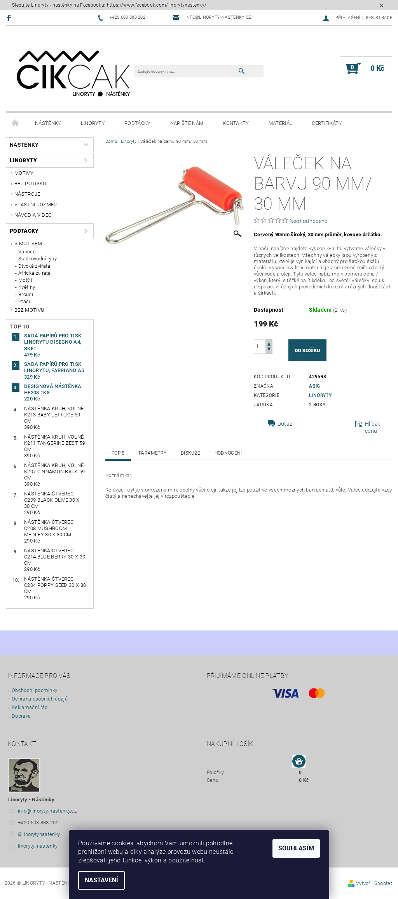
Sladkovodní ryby (37, 259)
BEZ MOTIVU (29, 310)
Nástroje (27, 194)
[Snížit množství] (268, 350)
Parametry (153, 453)
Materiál (281, 123)
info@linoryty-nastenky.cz (47, 811)
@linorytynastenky (39, 834)
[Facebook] (10, 17)
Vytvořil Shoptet (374, 883)
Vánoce (27, 252)
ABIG (314, 386)
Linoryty (93, 123)
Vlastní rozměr (35, 204)
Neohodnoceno (309, 221)
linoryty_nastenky (38, 846)
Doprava (21, 716)
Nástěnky (48, 123)
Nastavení (101, 880)
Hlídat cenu (372, 427)
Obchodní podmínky (34, 690)
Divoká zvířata (34, 266)
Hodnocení (228, 453)
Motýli (25, 280)
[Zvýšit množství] (268, 343)
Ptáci (24, 301)
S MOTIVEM (28, 243)
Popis (118, 453)
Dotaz (285, 424)
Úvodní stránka (15, 123)
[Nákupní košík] (298, 762)
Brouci (25, 294)
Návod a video (33, 215)
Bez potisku (30, 183)
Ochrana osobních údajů (40, 699)
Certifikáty (327, 123)
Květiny (26, 287)
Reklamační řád (29, 707)
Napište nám (187, 123)
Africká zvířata (34, 273)
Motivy (23, 173)
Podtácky (137, 123)
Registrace (379, 17)
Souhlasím (296, 848)
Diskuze (190, 453)
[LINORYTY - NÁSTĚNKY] (74, 72)
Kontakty (236, 123)
